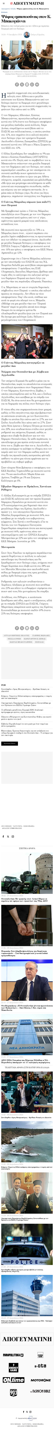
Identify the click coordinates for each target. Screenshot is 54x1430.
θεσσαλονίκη (14, 639)
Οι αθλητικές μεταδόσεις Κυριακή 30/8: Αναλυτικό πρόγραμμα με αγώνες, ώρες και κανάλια (22, 711)
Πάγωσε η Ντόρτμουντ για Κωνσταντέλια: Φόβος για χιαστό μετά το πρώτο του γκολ (26, 718)
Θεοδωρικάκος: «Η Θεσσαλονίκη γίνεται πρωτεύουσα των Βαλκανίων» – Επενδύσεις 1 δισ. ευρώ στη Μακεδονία (27, 1008)
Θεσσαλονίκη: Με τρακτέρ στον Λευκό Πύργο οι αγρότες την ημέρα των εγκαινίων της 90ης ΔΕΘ (24, 900)
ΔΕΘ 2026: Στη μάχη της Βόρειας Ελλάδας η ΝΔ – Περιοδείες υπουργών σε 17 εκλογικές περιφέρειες (25, 1061)
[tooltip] (17, 85)
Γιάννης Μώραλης (41, 635)
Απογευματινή (5, 9)
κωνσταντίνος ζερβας (35, 639)
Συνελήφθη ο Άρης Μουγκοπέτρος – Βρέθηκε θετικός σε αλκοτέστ (25, 690)
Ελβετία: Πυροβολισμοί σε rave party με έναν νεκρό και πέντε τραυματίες (24, 725)
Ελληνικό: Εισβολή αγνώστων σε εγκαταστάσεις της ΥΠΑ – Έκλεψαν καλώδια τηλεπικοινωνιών (26, 1321)
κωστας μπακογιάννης (21, 642)
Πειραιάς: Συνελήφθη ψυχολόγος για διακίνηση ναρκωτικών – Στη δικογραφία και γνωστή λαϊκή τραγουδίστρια (24, 953)
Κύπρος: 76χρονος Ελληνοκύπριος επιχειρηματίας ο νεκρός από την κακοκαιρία (26, 697)
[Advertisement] (27, 662)
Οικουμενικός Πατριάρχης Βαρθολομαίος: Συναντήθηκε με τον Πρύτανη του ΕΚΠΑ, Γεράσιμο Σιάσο (26, 704)
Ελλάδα (13, 9)
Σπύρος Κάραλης (37, 35)
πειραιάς (39, 642)
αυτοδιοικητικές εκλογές (16, 635)
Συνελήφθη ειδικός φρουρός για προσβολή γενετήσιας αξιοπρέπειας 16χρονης (22, 1270)
